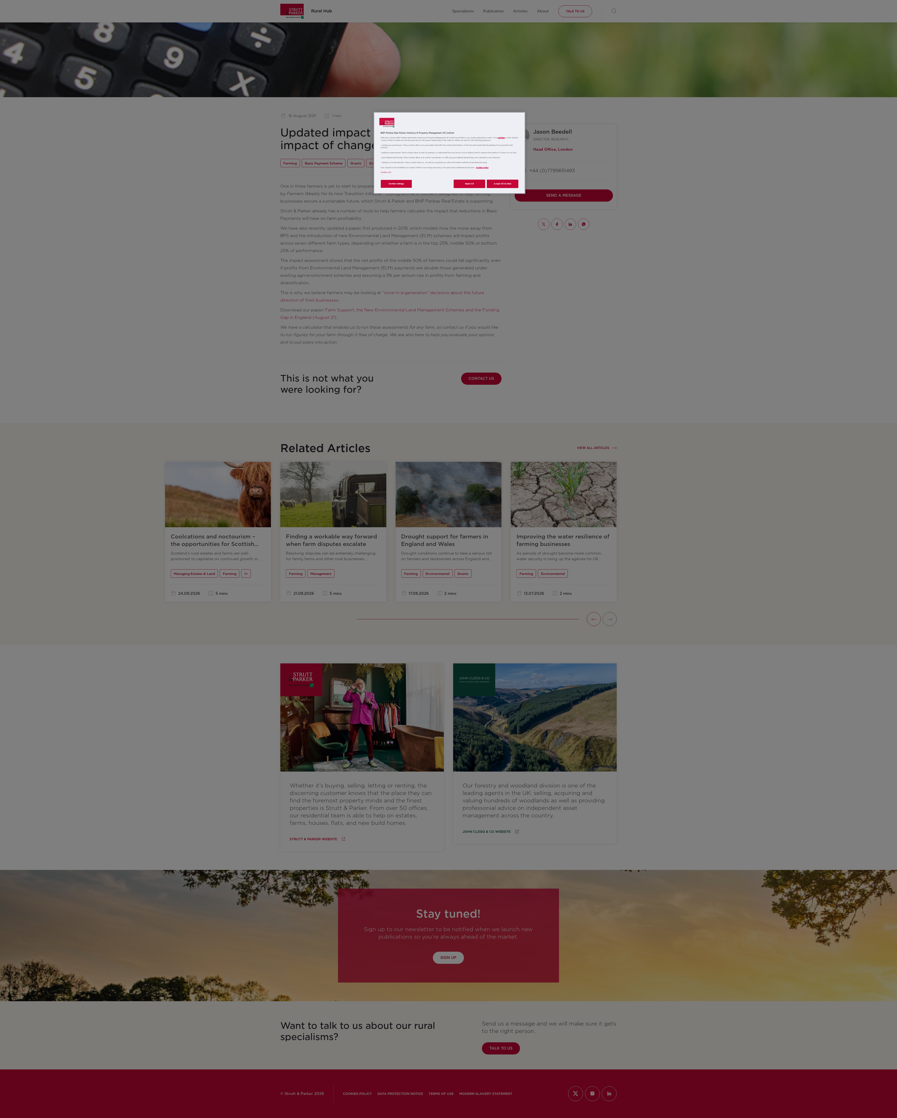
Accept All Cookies (502, 184)
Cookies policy (482, 168)
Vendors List (386, 172)
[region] (449, 153)
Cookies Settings (396, 184)
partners (501, 138)
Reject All (469, 184)
